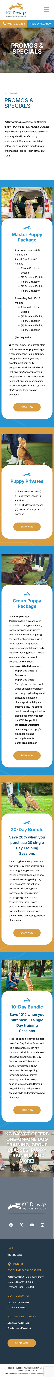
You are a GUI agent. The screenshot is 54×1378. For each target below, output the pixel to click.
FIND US (18, 1264)
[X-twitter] (21, 1225)
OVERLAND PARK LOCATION (24, 1270)
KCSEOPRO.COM (43, 1374)
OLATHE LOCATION (19, 1295)
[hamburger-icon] (46, 10)
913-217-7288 (15, 1254)
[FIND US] (9, 1264)
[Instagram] (42, 1225)
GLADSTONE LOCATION (22, 1316)
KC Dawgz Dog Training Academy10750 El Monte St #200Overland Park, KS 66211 (26, 1282)
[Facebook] (11, 1225)
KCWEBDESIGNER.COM (27, 1374)
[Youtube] (32, 1225)
